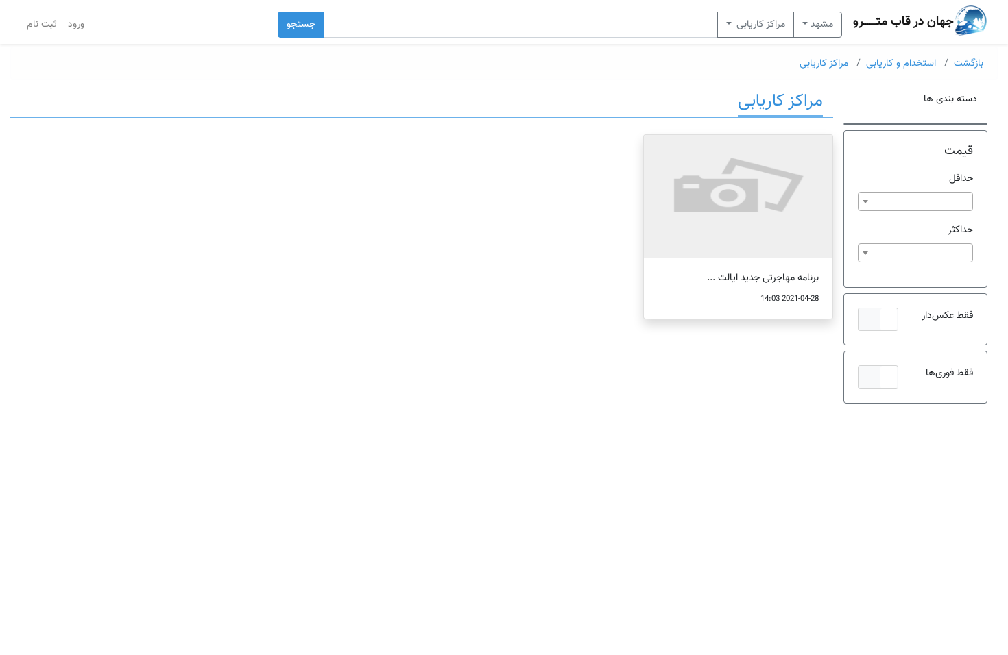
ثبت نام (42, 24)
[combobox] (915, 201)
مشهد (822, 24)
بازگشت (968, 63)
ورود (76, 24)
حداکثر (960, 230)
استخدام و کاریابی (901, 63)
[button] (878, 319)
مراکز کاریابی (759, 24)
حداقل (961, 178)
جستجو (301, 24)
